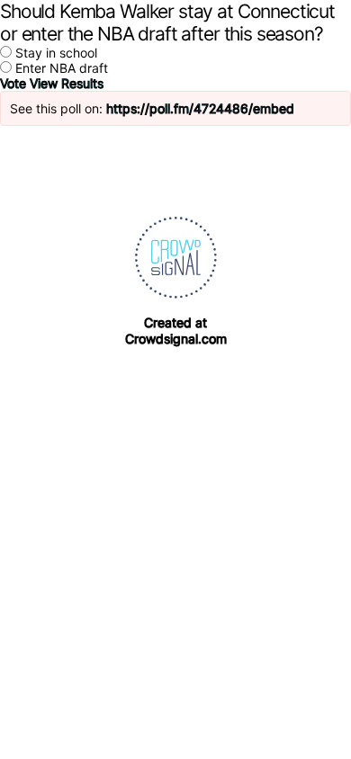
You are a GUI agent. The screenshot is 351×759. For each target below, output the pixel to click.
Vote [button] (15, 83)
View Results (67, 83)
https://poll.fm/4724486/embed (200, 108)
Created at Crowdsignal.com (176, 330)
